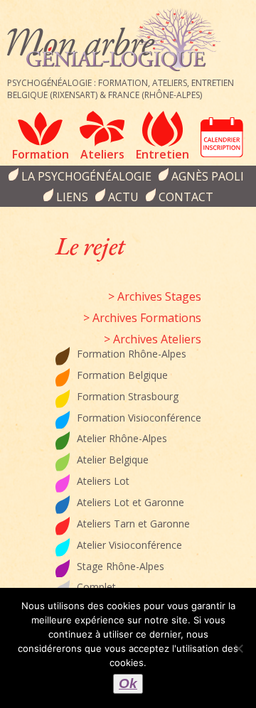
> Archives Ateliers (152, 339)
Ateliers (102, 154)
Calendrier (222, 137)
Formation (40, 154)
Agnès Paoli (207, 176)
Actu (123, 197)
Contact (186, 197)
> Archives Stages (154, 296)
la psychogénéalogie (86, 176)
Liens (72, 197)
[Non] (238, 648)
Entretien (162, 154)
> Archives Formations (142, 318)
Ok (128, 683)
